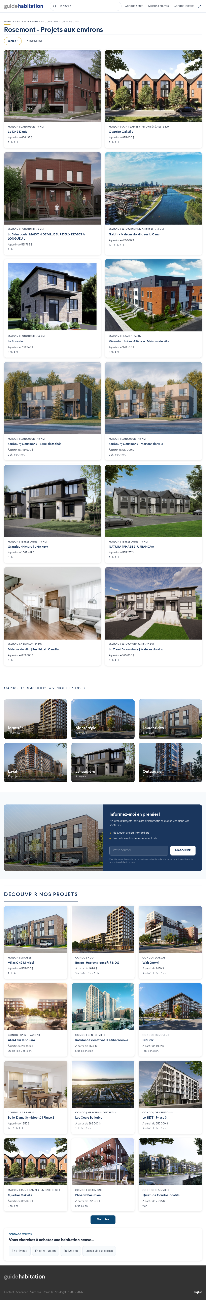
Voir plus (103, 1219)
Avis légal (60, 1292)
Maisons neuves (158, 6)
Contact (9, 1292)
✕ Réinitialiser (34, 41)
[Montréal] (35, 719)
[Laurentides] (170, 719)
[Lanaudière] (103, 763)
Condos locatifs (184, 6)
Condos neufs (134, 6)
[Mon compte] (200, 6)
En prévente (19, 1251)
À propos (35, 1292)
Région (12, 41)
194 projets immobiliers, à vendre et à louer (44, 688)
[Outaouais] (170, 763)
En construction (45, 1251)
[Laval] (35, 763)
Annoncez (22, 1292)
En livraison (71, 1251)
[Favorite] (94, 55)
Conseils (48, 1292)
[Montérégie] (103, 719)
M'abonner (183, 850)
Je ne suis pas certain (99, 1251)
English (198, 1292)
